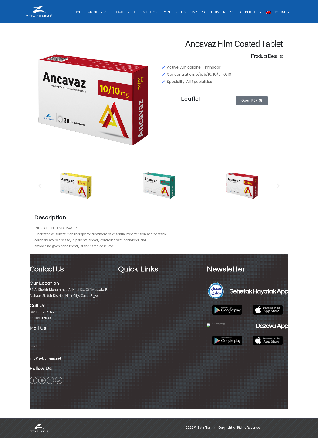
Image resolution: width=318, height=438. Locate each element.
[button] (40, 186)
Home (77, 12)
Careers (198, 12)
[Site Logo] (39, 12)
